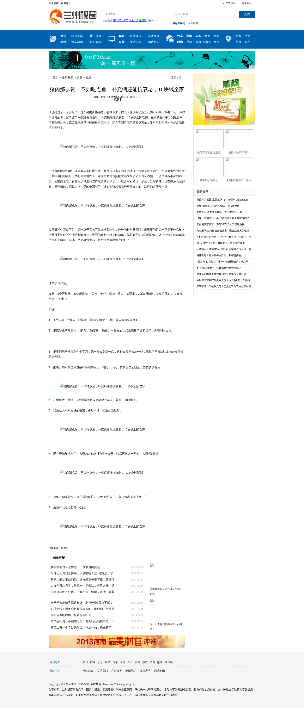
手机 (189, 42)
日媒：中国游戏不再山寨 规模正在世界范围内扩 (222, 218)
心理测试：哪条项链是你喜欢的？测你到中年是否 (82, 608)
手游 (247, 36)
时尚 (122, 662)
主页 (56, 77)
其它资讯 (95, 36)
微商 (207, 36)
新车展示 (95, 42)
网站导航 (55, 662)
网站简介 (88, 670)
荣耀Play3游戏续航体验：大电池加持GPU (219, 212)
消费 (152, 662)
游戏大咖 (153, 36)
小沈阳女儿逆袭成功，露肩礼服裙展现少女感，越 (223, 249)
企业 (238, 36)
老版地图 (131, 670)
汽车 (115, 662)
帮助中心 (247, 3)
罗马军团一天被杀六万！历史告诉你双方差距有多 (223, 286)
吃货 (247, 42)
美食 (238, 42)
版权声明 (145, 670)
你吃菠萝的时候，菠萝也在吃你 (71, 615)
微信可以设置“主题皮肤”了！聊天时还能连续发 (222, 199)
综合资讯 (77, 36)
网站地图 (159, 670)
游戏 (145, 662)
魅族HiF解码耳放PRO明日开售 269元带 (217, 205)
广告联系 (231, 3)
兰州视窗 (193, 23)
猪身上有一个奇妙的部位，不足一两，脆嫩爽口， (82, 627)
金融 (216, 36)
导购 (198, 36)
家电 (189, 36)
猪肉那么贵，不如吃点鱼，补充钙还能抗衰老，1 (82, 621)
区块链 (207, 42)
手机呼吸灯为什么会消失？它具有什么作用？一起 (223, 236)
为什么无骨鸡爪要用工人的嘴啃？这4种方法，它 (82, 573)
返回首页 (176, 77)
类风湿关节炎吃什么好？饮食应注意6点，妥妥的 (223, 280)
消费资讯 (153, 42)
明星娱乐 (135, 36)
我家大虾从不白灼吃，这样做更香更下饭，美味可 (82, 579)
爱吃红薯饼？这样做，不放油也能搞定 (75, 567)
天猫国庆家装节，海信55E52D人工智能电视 (220, 224)
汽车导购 (77, 42)
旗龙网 (64, 548)
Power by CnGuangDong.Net (119, 684)
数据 (216, 42)
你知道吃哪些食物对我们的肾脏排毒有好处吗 (221, 274)
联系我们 (102, 670)
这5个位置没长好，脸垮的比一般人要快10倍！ (221, 243)
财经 (93, 662)
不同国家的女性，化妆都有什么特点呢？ (218, 267)
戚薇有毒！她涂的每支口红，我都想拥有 (218, 255)
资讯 (85, 662)
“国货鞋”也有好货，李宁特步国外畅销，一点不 (222, 261)
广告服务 (116, 670)
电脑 (198, 42)
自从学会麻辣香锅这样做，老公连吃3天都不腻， (82, 602)
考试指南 (135, 42)
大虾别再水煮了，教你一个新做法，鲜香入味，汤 (82, 585)
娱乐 (100, 662)
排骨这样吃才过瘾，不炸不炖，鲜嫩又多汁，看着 (82, 592)
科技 (107, 662)
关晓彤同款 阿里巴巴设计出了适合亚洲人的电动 (222, 230)
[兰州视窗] (73, 23)
